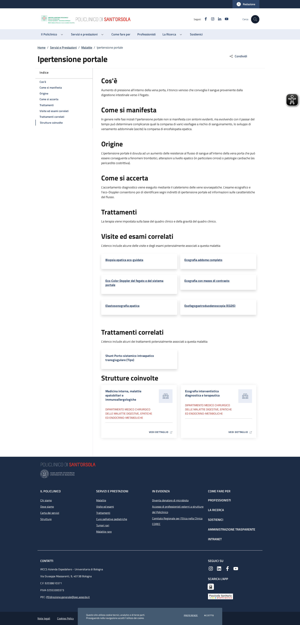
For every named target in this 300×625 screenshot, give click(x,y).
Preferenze (191, 615)
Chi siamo (46, 500)
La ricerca (216, 510)
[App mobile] (211, 586)
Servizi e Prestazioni (63, 47)
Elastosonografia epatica (122, 306)
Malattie (86, 47)
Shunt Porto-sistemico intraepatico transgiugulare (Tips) (129, 358)
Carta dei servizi (49, 513)
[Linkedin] (219, 568)
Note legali (44, 618)
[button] (245, 4)
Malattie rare (104, 531)
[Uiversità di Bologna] (150, 474)
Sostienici (215, 519)
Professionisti (219, 500)
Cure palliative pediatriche (111, 519)
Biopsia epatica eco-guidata (124, 260)
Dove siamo (47, 506)
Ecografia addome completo (203, 260)
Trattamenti (103, 513)
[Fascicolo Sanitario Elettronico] (220, 596)
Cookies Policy (65, 618)
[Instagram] (211, 568)
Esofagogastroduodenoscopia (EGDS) (209, 306)
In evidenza (161, 491)
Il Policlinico (50, 491)
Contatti (47, 560)
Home (41, 47)
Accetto (209, 615)
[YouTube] (236, 568)
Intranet (215, 539)
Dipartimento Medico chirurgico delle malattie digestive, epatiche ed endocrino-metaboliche (128, 413)
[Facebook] (227, 568)
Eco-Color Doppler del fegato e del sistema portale (134, 283)
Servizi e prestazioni (112, 491)
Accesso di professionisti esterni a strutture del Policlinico (177, 509)
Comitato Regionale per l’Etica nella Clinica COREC (177, 521)
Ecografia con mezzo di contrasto (207, 281)
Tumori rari (102, 525)
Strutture (46, 519)
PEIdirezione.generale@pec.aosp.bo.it (68, 597)
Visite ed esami (105, 506)
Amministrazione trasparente (231, 529)
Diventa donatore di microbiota (170, 500)
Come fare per (219, 491)
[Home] (117, 19)
